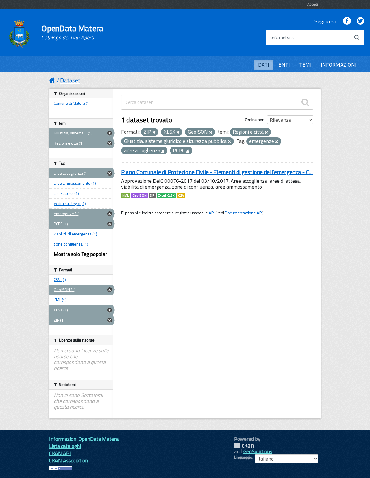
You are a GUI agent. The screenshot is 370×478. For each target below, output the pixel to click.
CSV (181, 195)
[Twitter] (360, 21)
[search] (305, 102)
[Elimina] (154, 132)
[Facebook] (347, 21)
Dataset (70, 80)
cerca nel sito (282, 37)
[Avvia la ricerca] (357, 37)
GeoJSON (139, 195)
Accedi (312, 4)
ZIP (152, 195)
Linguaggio (243, 457)
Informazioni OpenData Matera (84, 439)
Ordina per (254, 120)
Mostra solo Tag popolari (81, 254)
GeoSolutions (257, 451)
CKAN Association (68, 460)
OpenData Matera (72, 32)
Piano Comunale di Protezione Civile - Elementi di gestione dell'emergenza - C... (217, 171)
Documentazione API (243, 213)
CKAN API (60, 453)
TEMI (305, 65)
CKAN (244, 445)
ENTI (284, 65)
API (211, 213)
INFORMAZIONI (338, 65)
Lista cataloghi (65, 446)
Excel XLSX (166, 195)
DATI (263, 65)
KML (125, 195)
